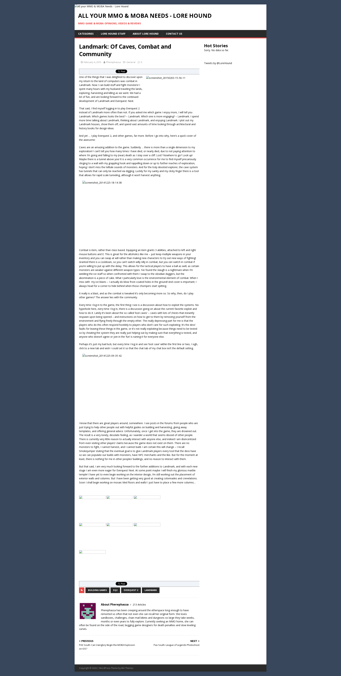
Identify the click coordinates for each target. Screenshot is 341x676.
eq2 (115, 590)
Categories (86, 33)
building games (97, 590)
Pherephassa (113, 62)
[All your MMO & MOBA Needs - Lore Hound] (101, 6)
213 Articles (139, 604)
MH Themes (127, 668)
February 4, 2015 (92, 62)
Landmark (151, 590)
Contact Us (174, 33)
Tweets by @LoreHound (218, 63)
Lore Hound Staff (113, 33)
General (130, 62)
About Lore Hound (146, 33)
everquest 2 (131, 590)
